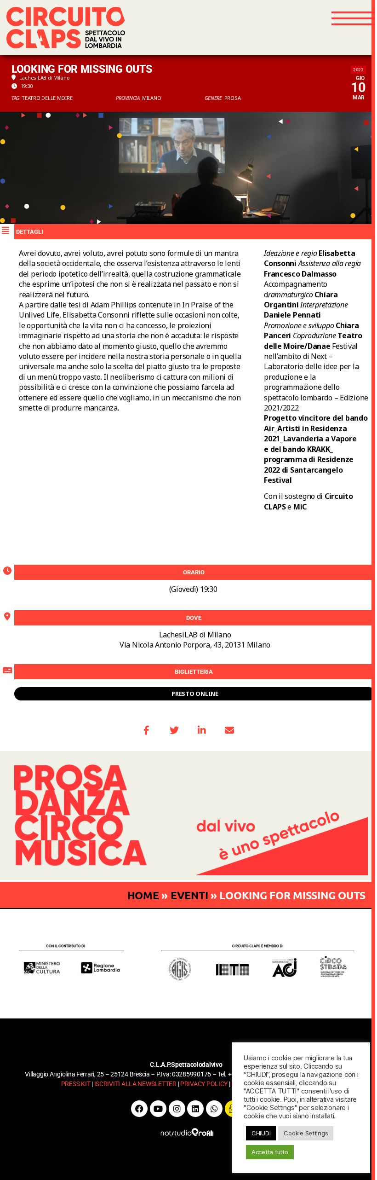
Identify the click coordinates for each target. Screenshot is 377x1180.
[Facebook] (139, 1108)
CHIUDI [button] (260, 1133)
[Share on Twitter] (174, 730)
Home (143, 895)
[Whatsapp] (214, 1108)
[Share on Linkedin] (201, 730)
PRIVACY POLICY (204, 1083)
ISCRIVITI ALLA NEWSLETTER (135, 1083)
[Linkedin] (195, 1108)
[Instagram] (177, 1108)
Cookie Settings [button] (306, 1133)
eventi (189, 895)
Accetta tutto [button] (269, 1152)
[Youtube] (158, 1108)
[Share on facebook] (146, 730)
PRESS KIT (76, 1083)
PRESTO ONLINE (194, 693)
